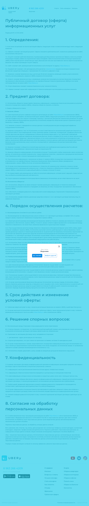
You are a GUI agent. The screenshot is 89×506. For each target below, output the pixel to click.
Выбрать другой (50, 255)
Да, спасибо (37, 255)
